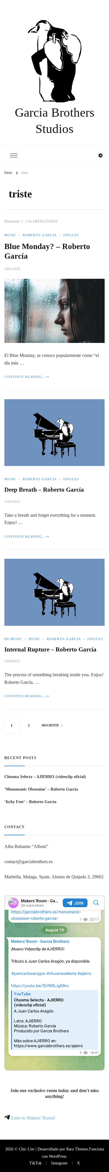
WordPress (57, 1156)
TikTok (35, 1163)
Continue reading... (25, 377)
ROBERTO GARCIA (40, 235)
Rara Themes (77, 1149)
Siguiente (50, 725)
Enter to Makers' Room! (32, 1117)
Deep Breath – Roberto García (44, 489)
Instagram (59, 1163)
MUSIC (10, 235)
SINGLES (71, 235)
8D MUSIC (13, 639)
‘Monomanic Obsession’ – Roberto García (41, 789)
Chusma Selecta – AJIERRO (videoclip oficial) (45, 776)
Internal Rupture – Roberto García (50, 649)
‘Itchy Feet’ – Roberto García (30, 801)
